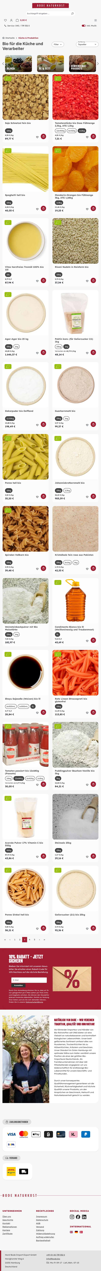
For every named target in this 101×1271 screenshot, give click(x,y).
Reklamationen (9, 1227)
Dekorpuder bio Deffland (19, 411)
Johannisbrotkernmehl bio (69, 483)
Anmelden (18, 985)
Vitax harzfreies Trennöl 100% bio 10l (24, 268)
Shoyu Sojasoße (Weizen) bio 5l (22, 698)
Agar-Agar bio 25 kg (16, 339)
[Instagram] (72, 1217)
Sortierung (81, 42)
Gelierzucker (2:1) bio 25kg (70, 914)
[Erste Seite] (4, 939)
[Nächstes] (98, 64)
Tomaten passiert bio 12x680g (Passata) (22, 772)
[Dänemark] (81, 1231)
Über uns (6, 1216)
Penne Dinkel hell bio (17, 914)
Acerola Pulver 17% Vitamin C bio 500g (24, 844)
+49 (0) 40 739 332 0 (55, 1255)
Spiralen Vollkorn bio (17, 555)
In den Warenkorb (43, 136)
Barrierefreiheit (43, 1240)
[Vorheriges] (3, 64)
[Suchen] (72, 13)
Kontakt (6, 1223)
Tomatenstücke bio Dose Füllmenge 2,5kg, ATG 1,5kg (75, 124)
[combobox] (50, 13)
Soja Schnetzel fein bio (18, 123)
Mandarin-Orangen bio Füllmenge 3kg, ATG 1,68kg (74, 196)
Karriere (6, 1230)
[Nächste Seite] (39, 939)
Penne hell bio (13, 483)
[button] (71, 1231)
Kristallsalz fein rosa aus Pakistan (74, 555)
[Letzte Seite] (44, 939)
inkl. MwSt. (89, 25)
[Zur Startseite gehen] (50, 5)
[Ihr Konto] (11, 20)
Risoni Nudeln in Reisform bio (71, 267)
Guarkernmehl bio (65, 411)
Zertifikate (7, 1233)
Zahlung (40, 1230)
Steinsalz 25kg (63, 843)
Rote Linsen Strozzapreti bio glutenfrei (71, 700)
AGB (38, 1223)
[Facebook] (78, 1217)
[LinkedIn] (84, 1217)
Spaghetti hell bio (15, 195)
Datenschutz (42, 1220)
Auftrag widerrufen (45, 1237)
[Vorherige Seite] (9, 939)
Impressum (41, 1216)
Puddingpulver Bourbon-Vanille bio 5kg (74, 772)
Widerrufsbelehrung (45, 1233)
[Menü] (96, 20)
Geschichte (7, 1220)
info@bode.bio (53, 1259)
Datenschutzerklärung (34, 1002)
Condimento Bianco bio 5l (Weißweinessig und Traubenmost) (74, 628)
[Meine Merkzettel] (5, 20)
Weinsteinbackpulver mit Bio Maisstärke (21, 628)
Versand (40, 1227)
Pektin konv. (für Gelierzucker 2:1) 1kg (74, 340)
